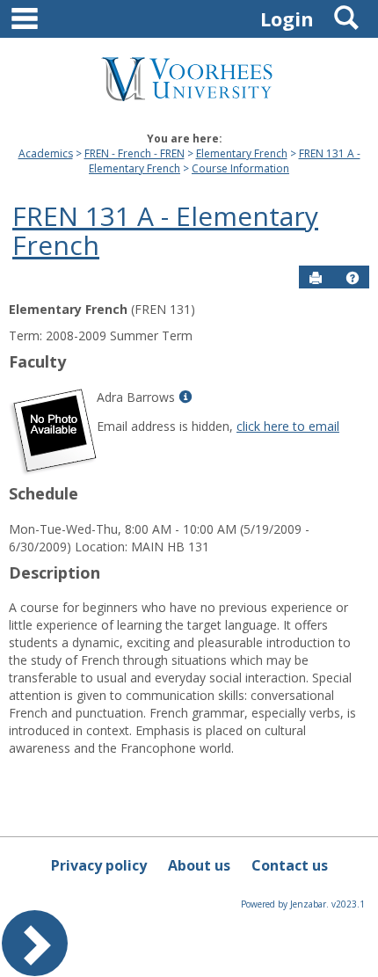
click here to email (287, 426)
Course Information (240, 168)
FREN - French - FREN (134, 153)
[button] (352, 277)
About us (199, 865)
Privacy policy (99, 865)
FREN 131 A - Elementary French (165, 230)
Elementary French (241, 153)
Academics (45, 153)
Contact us (289, 865)
